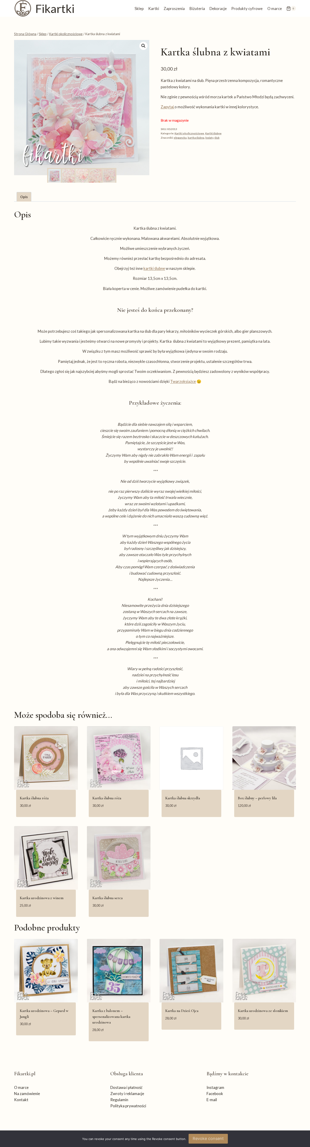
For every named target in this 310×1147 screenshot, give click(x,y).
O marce (274, 8)
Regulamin (119, 1099)
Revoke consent (208, 1138)
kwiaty (209, 137)
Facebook (215, 1093)
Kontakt (21, 1099)
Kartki (153, 8)
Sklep (139, 8)
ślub (216, 137)
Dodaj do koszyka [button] (46, 1037)
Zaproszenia (174, 8)
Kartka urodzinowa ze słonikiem (263, 1010)
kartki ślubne (154, 268)
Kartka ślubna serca (107, 898)
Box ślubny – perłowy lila (257, 798)
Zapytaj (168, 106)
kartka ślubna (196, 137)
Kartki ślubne (213, 133)
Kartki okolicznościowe (189, 133)
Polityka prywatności (128, 1105)
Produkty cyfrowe (247, 8)
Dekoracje (218, 8)
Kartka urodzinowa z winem (42, 898)
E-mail (212, 1099)
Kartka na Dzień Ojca (181, 1010)
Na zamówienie (27, 1093)
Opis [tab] (24, 197)
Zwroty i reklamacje (127, 1093)
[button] (143, 46)
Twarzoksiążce (183, 381)
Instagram (215, 1087)
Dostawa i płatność (126, 1087)
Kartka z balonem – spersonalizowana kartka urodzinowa (111, 1016)
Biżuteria (197, 8)
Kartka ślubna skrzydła (182, 798)
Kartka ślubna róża (34, 798)
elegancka (180, 137)
